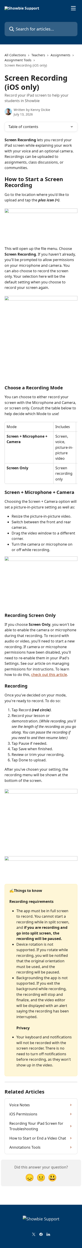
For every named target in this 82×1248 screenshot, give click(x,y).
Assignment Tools (18, 60)
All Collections (15, 55)
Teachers (38, 55)
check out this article (49, 674)
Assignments (60, 55)
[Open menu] (73, 8)
